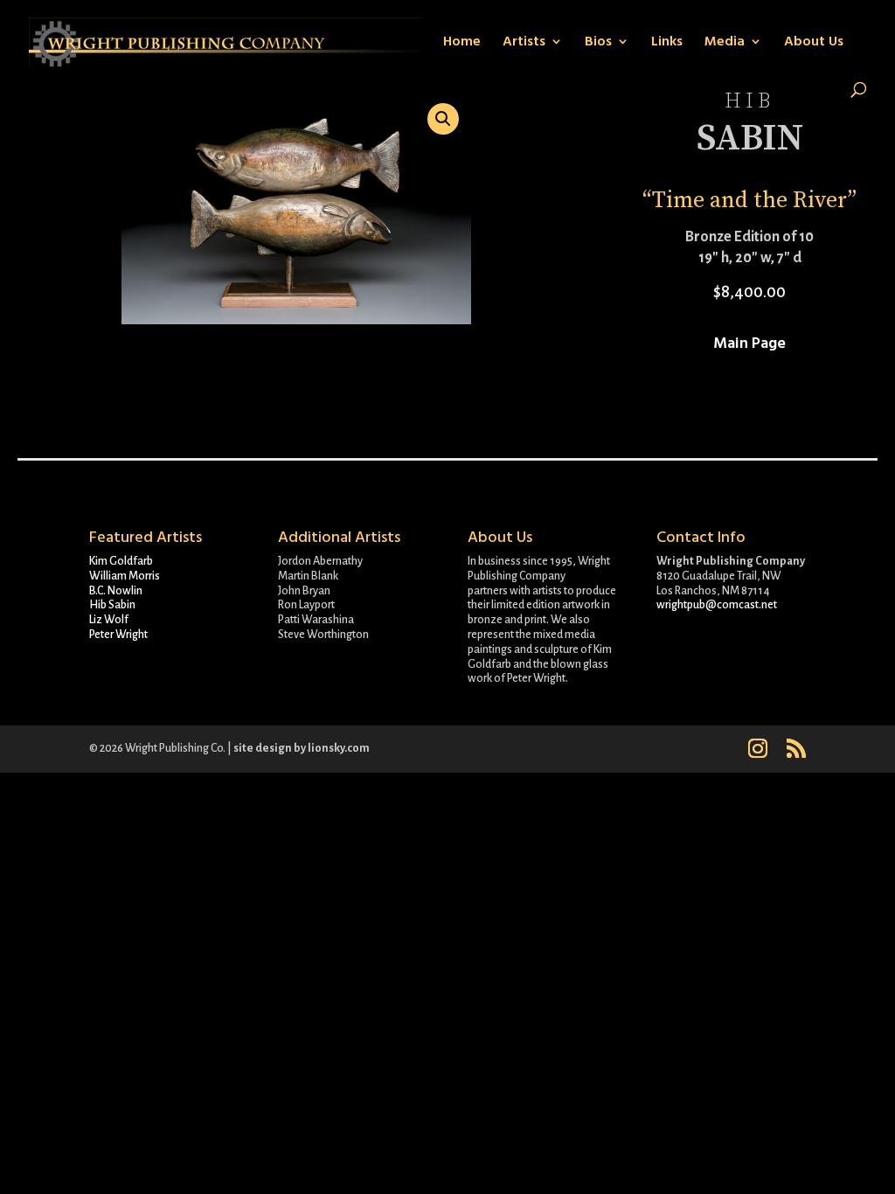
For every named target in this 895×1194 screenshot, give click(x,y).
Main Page (749, 343)
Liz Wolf (108, 620)
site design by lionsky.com (301, 748)
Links (667, 43)
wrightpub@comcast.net (716, 605)
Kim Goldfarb (121, 561)
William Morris (124, 576)
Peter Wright (118, 634)
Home (462, 43)
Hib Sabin (112, 605)
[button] (443, 119)
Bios (598, 43)
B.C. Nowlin (115, 591)
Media (724, 43)
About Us (813, 43)
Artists (524, 43)
